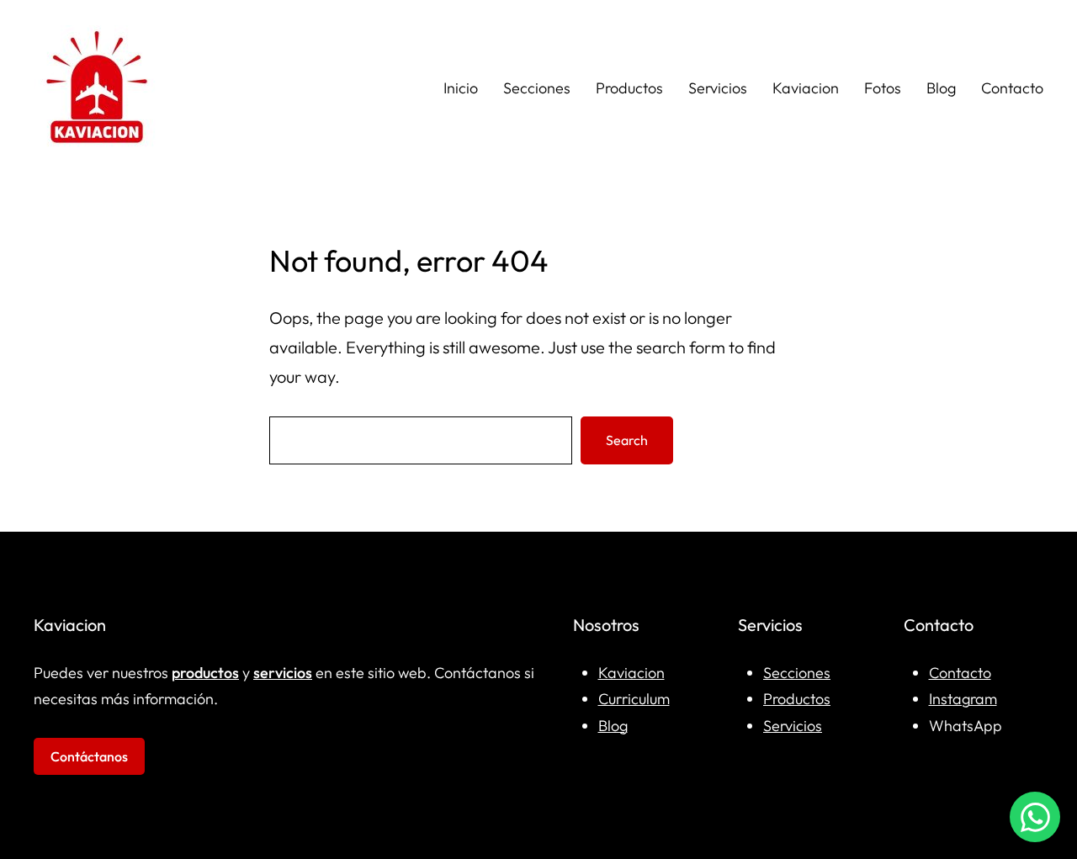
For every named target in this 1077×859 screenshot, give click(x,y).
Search (627, 440)
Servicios (792, 725)
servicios (282, 672)
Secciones (796, 672)
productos (205, 672)
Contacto (960, 672)
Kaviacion (631, 672)
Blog (613, 725)
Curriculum (634, 698)
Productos (796, 698)
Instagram (963, 698)
